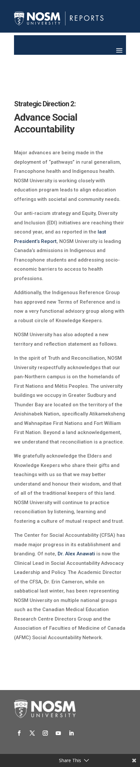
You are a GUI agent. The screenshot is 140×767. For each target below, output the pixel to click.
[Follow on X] (32, 733)
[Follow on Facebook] (19, 733)
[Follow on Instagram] (45, 733)
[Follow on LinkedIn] (71, 733)
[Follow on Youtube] (58, 733)
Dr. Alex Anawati (76, 554)
